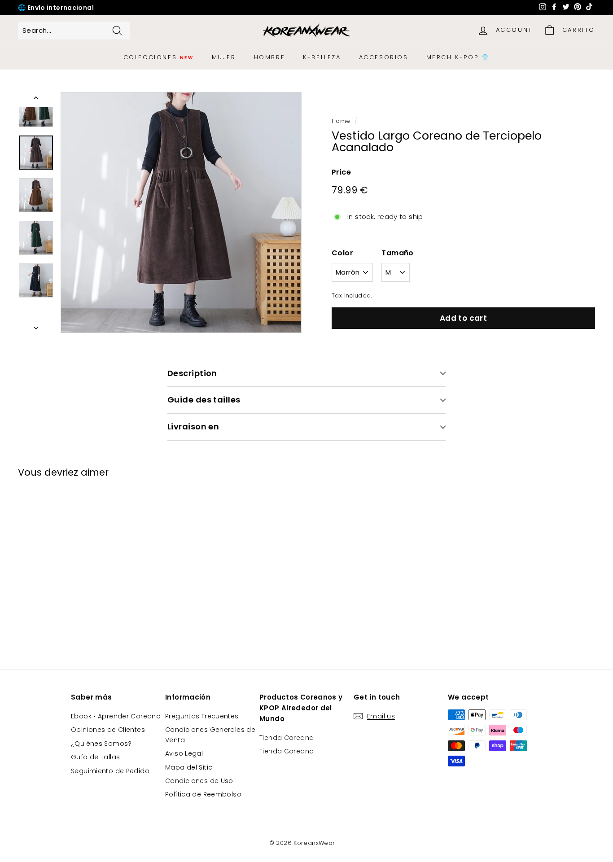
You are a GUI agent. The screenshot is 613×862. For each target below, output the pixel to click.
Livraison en (193, 426)
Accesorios (383, 57)
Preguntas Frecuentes (202, 716)
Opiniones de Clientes (108, 729)
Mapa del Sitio (189, 767)
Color (342, 253)
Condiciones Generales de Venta (210, 734)
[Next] (36, 325)
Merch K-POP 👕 (458, 57)
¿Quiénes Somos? (101, 743)
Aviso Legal (184, 753)
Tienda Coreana (286, 737)
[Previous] (36, 99)
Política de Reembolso (203, 794)
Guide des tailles (204, 399)
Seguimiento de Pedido (110, 770)
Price (341, 172)
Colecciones (158, 57)
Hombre (269, 57)
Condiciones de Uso (199, 780)
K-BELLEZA (322, 57)
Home (341, 121)
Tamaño (397, 253)
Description (192, 373)
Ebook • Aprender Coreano (116, 716)
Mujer (224, 57)
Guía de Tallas (95, 757)
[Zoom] (181, 212)
